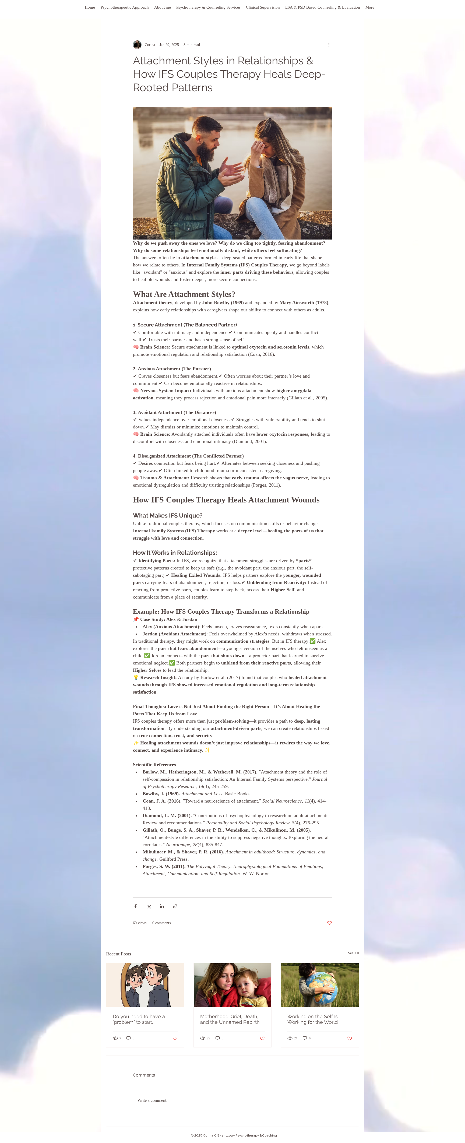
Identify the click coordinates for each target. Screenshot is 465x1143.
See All (353, 953)
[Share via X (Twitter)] (148, 906)
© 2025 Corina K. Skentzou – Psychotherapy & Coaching (234, 1135)
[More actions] (329, 44)
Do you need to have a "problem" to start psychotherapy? (139, 1019)
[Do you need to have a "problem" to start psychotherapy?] (145, 985)
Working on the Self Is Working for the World (312, 1019)
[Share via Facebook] (135, 906)
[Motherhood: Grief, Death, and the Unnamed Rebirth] (233, 985)
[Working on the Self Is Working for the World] (320, 985)
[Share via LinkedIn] (161, 906)
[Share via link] (175, 906)
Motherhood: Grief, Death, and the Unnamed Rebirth (230, 1019)
